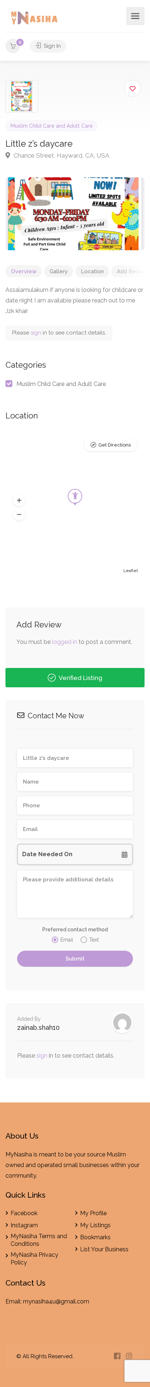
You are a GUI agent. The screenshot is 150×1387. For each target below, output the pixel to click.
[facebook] (117, 1356)
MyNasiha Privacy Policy (34, 1258)
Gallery (59, 271)
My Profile (93, 1213)
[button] (19, 500)
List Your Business (104, 1249)
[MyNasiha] (34, 19)
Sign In (51, 46)
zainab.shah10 (38, 1027)
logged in (64, 641)
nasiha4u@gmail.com (60, 1301)
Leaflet (130, 570)
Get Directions (114, 445)
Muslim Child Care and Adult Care (52, 126)
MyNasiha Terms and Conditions (39, 1240)
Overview (23, 271)
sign (37, 332)
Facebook (24, 1213)
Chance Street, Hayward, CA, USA (60, 155)
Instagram (24, 1225)
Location (92, 271)
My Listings (95, 1225)
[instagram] (129, 1356)
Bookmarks (95, 1237)
